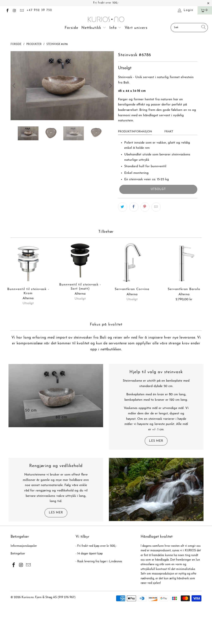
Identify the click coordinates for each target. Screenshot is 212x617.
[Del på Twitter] (122, 207)
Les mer (156, 441)
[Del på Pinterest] (144, 207)
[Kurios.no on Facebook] (7, 10)
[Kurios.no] (106, 20)
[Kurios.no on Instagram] (14, 10)
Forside (71, 28)
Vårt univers (136, 28)
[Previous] (14, 85)
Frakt (168, 131)
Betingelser (18, 553)
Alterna (28, 298)
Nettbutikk (92, 28)
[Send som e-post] (156, 207)
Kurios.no (28, 597)
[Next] (110, 85)
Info (113, 28)
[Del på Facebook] (133, 207)
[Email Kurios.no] (21, 10)
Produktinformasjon (135, 131)
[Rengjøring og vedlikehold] (156, 489)
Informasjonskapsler (24, 546)
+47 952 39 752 (39, 10)
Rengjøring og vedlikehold (56, 466)
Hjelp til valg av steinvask (156, 372)
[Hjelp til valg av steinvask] (55, 395)
